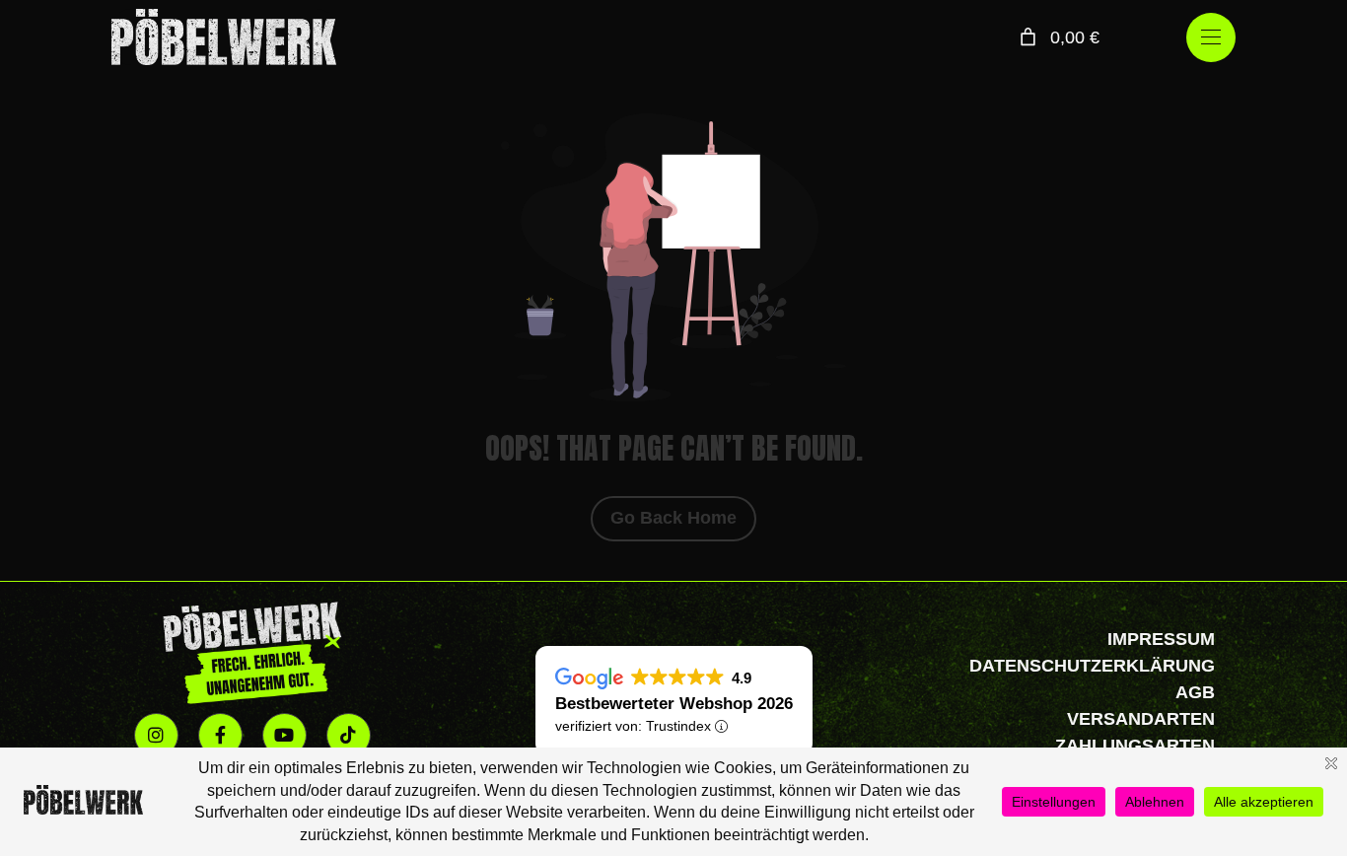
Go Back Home (673, 518)
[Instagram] (156, 735)
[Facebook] (220, 735)
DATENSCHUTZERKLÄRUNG (1092, 666)
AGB (1195, 692)
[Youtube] (284, 735)
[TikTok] (348, 735)
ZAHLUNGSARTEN (1135, 745)
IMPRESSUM (1161, 639)
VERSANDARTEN (1141, 719)
